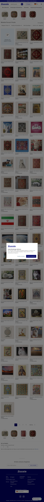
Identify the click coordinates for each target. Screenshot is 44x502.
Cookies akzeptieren (31, 256)
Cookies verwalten (21, 256)
